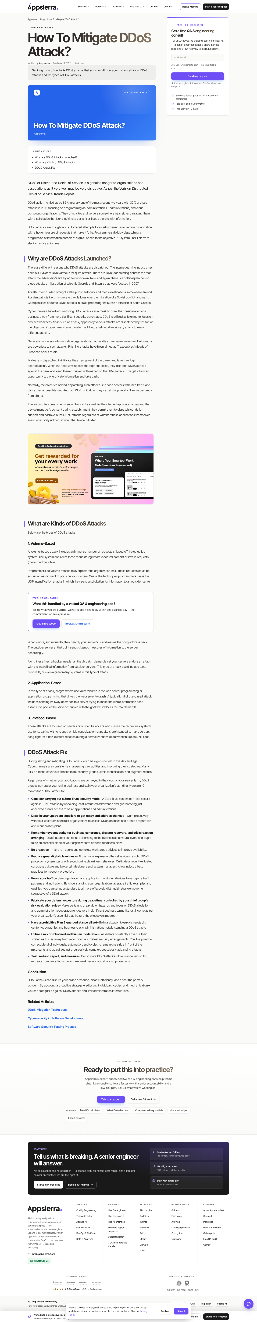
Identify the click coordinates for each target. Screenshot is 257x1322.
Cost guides (177, 1233)
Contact (168, 6)
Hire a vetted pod (179, 1110)
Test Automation (84, 1216)
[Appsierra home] (43, 6)
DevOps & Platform (86, 1233)
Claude (191, 1303)
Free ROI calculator (90, 1110)
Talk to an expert (110, 1099)
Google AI (222, 1303)
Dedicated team (116, 1236)
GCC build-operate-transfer (118, 1244)
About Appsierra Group (214, 1210)
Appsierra (32, 19)
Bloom (143, 1239)
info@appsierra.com (43, 1253)
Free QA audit (210, 1239)
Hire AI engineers (116, 1221)
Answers (176, 1221)
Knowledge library (181, 1227)
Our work (154, 6)
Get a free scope (46, 623)
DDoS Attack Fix (45, 167)
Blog (42, 19)
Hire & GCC (135, 6)
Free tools (176, 1216)
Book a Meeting (190, 6)
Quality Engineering (86, 1210)
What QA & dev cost (118, 1110)
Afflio (142, 1250)
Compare (176, 1239)
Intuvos (143, 1221)
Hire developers (116, 1216)
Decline (165, 1311)
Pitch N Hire (146, 1210)
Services (82, 6)
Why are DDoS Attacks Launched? (56, 157)
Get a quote (209, 1233)
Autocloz (144, 1227)
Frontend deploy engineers (116, 1229)
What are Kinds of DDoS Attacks (55, 162)
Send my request (198, 76)
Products (99, 6)
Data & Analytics (84, 1239)
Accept (181, 1311)
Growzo (144, 1244)
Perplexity (206, 1303)
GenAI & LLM (83, 1227)
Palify (143, 1233)
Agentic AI (81, 1221)
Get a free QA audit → (143, 1099)
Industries (117, 6)
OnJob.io (144, 1216)
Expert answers (76, 1118)
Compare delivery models (149, 1110)
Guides (175, 1210)
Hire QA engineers (117, 1210)
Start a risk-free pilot (216, 6)
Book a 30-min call (78, 1184)
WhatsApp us (41, 1260)
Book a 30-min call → (77, 623)
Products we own (212, 1227)
